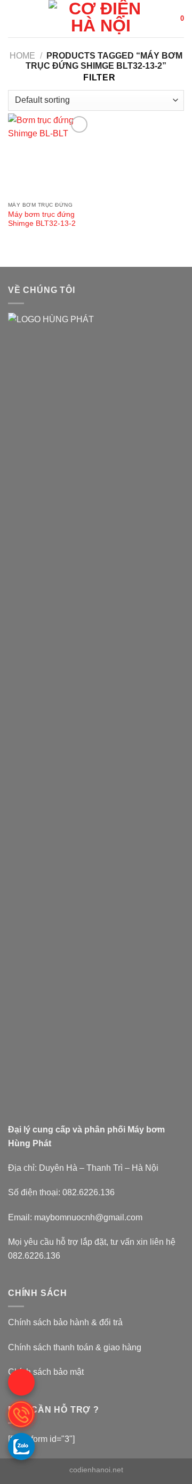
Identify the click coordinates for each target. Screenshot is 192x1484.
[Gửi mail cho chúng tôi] (21, 1382)
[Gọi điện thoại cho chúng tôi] (21, 1414)
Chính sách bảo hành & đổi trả (65, 1322)
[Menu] (14, 18)
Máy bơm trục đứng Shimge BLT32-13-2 (42, 219)
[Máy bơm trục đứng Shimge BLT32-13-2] (49, 154)
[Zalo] (21, 1446)
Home (22, 55)
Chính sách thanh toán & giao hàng (74, 1347)
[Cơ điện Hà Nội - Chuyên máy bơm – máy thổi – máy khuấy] (100, 18)
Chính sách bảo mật (46, 1371)
